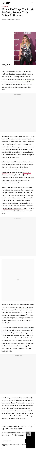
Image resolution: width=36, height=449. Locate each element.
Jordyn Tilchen (6, 64)
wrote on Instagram (25, 307)
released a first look (8, 172)
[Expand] (27, 433)
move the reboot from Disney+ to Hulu (15, 208)
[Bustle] (6, 3)
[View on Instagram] (18, 280)
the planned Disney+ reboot (25, 79)
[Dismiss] (33, 433)
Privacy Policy (5, 445)
